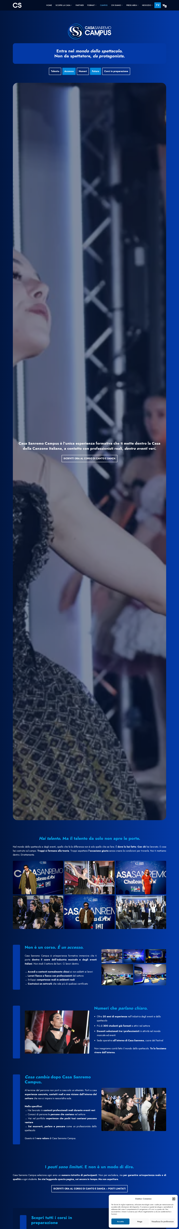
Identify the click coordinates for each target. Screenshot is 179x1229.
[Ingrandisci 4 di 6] (59, 899)
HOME (49, 5)
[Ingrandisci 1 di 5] (119, 952)
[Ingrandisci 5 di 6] (111, 899)
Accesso (69, 71)
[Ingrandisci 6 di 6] (162, 899)
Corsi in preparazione (116, 71)
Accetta (120, 1221)
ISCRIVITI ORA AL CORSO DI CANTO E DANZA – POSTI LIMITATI (89, 1188)
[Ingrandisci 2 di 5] (140, 952)
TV (157, 5)
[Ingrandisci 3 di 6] (162, 864)
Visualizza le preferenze (162, 1221)
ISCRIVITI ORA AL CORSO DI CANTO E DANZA (89, 458)
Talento (55, 71)
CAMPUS (103, 5)
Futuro (95, 71)
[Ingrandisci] (86, 1014)
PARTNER (80, 5)
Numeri (83, 71)
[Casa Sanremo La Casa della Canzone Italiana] (17, 5)
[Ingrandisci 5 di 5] (162, 967)
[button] (173, 1199)
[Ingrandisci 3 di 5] (162, 952)
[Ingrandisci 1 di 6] (59, 864)
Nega (139, 1221)
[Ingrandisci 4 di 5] (129, 967)
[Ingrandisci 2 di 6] (111, 864)
